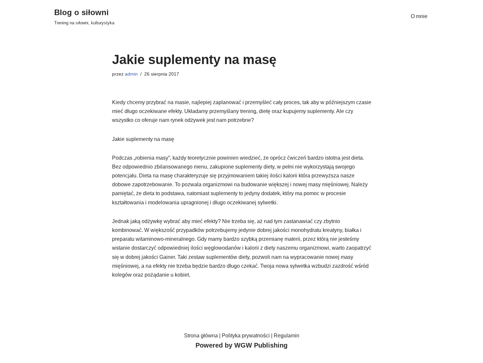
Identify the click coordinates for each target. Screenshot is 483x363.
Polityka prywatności (246, 335)
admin (131, 74)
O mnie (419, 16)
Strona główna (201, 335)
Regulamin (286, 335)
